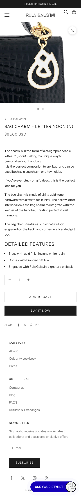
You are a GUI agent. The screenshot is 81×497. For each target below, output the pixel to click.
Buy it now (40, 310)
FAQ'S (13, 402)
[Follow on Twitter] (23, 478)
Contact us (16, 388)
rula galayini (15, 119)
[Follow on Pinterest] (46, 478)
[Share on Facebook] (18, 325)
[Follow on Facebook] (11, 478)
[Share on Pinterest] (31, 325)
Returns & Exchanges (24, 410)
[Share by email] (37, 325)
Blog (12, 395)
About (13, 351)
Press (13, 366)
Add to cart (40, 297)
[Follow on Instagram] (34, 478)
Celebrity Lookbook (22, 358)
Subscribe (25, 462)
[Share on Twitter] (25, 325)
